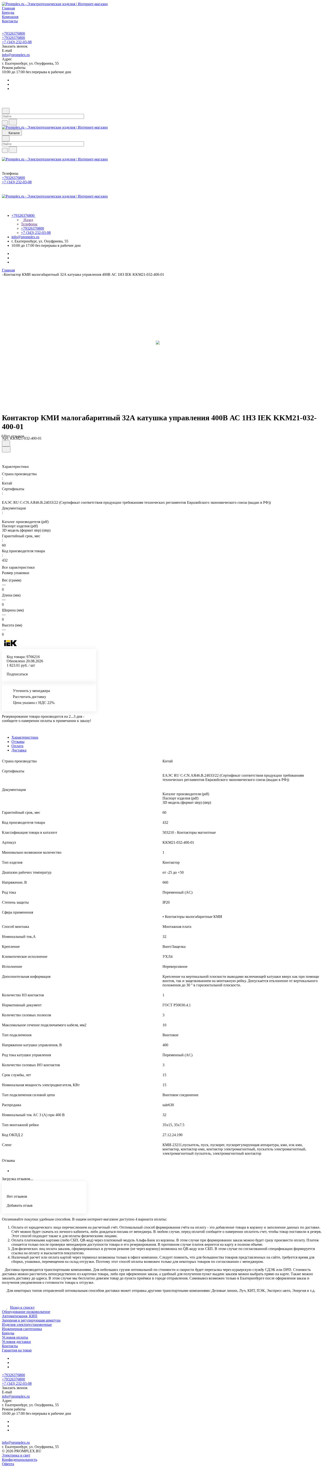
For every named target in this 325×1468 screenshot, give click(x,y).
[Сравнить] (6, 449)
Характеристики (24, 737)
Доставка (18, 750)
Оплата (17, 746)
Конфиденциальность (19, 1460)
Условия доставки (16, 1342)
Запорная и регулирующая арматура (31, 1320)
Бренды (8, 1333)
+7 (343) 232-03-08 (17, 42)
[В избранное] (6, 443)
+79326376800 (13, 33)
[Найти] (13, 122)
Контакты (10, 1346)
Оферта (8, 1464)
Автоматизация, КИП (19, 1316)
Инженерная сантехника (22, 1329)
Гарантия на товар (17, 1350)
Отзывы (18, 742)
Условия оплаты (15, 1337)
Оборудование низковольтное (26, 1312)
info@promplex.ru (16, 55)
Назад (28, 220)
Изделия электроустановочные (27, 1325)
